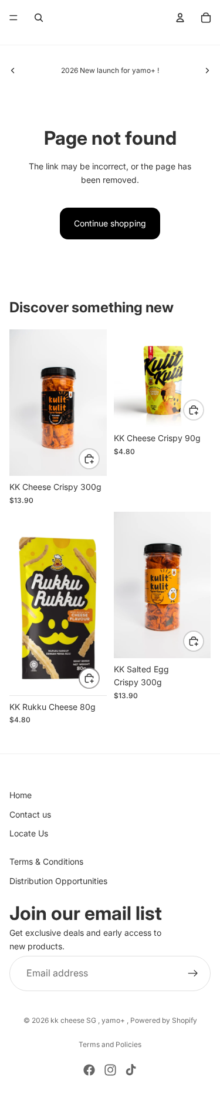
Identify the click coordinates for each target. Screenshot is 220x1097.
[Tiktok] (131, 1070)
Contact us (30, 814)
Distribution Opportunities (58, 881)
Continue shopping (110, 223)
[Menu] (13, 17)
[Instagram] (110, 1070)
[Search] (39, 18)
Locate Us (28, 833)
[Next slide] (207, 71)
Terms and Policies (110, 1044)
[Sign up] (193, 973)
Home (20, 795)
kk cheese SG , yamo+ (88, 1020)
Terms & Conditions (46, 861)
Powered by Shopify (163, 1020)
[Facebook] (89, 1070)
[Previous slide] (13, 71)
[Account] (180, 18)
